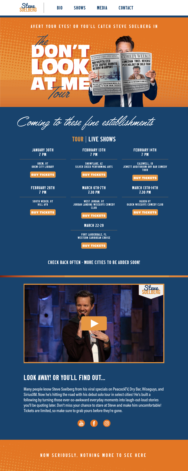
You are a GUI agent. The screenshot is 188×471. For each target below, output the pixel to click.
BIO (60, 7)
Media (102, 7)
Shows (80, 7)
